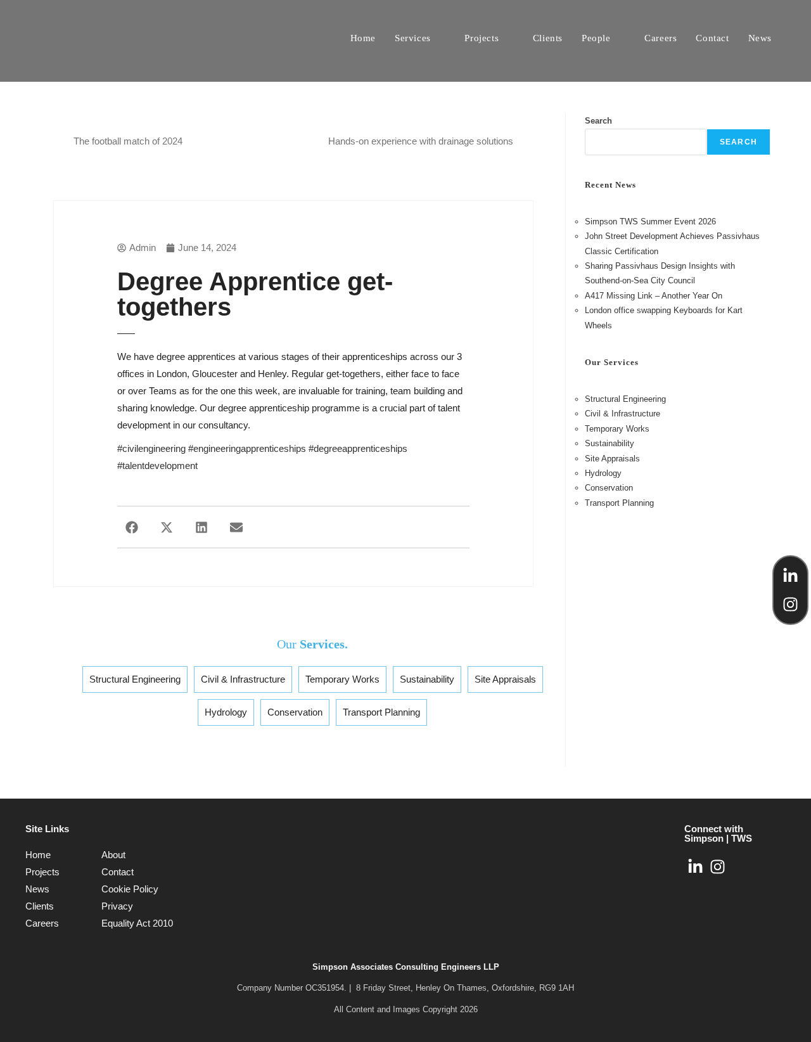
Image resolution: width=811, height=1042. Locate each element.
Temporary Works (342, 679)
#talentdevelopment (157, 465)
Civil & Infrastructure (243, 679)
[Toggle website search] (794, 38)
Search (598, 120)
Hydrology (226, 712)
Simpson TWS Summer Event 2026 (650, 221)
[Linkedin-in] (790, 576)
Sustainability (427, 679)
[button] (131, 527)
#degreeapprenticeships (358, 448)
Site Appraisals (505, 679)
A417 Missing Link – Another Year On (653, 295)
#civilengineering (151, 448)
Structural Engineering (135, 679)
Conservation (294, 712)
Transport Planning (381, 712)
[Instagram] (790, 604)
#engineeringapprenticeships (247, 448)
